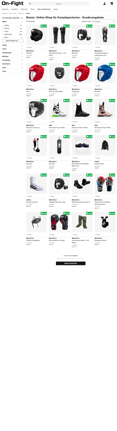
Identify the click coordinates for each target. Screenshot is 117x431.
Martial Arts (24, 9)
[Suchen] (30, 4)
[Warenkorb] (112, 3)
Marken (56, 9)
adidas (97, 161)
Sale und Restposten (44, 9)
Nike (50, 125)
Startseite (4, 13)
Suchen (58, 3)
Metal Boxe (30, 51)
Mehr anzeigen (71, 263)
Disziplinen (21, 13)
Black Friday (12, 13)
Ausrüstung (5, 9)
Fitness (32, 9)
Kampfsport (14, 9)
